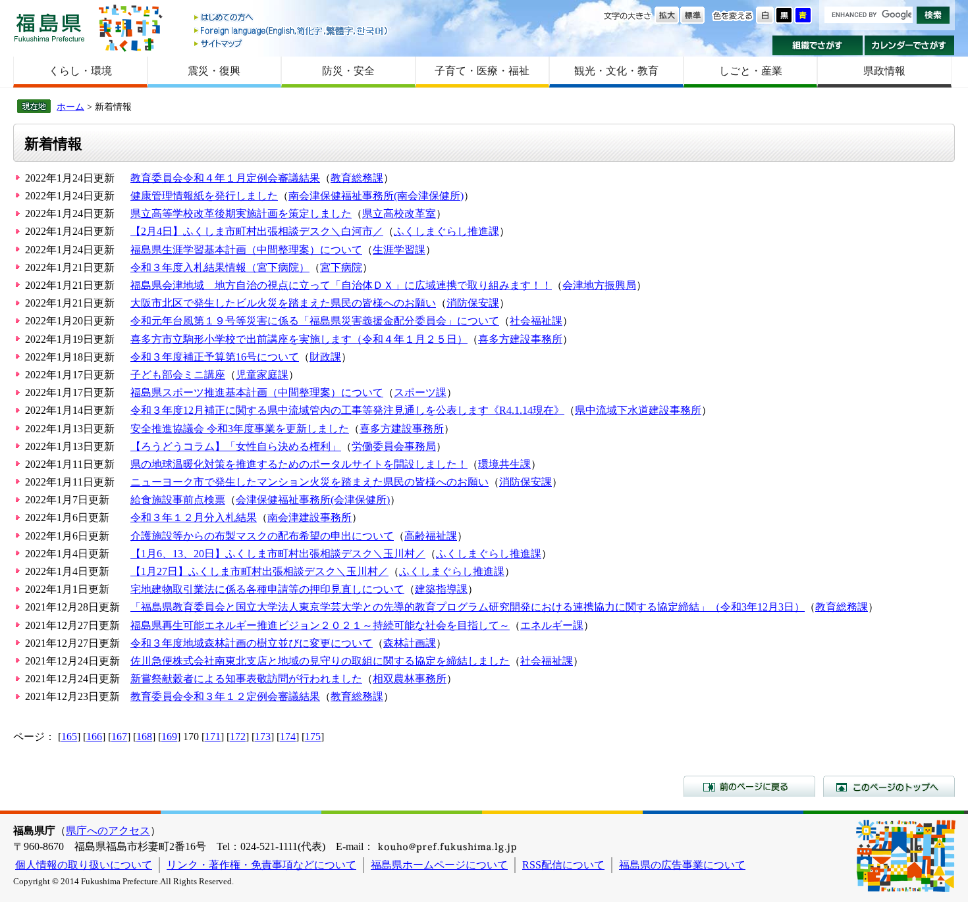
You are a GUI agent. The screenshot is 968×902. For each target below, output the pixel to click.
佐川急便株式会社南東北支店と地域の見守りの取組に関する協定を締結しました (320, 660)
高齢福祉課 (430, 535)
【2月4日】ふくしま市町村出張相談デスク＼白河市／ (256, 231)
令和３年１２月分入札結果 (193, 517)
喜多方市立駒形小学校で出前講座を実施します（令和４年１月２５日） (299, 339)
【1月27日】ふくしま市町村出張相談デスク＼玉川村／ (259, 571)
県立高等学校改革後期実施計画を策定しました (241, 213)
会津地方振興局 (599, 285)
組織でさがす (817, 45)
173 (263, 736)
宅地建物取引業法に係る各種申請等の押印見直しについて (267, 589)
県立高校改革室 (399, 213)
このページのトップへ (889, 786)
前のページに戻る (749, 786)
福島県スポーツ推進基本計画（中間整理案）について (256, 392)
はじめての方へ (291, 18)
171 (213, 736)
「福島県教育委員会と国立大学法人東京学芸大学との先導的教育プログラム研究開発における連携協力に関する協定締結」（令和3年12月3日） (467, 607)
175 (313, 736)
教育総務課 (357, 178)
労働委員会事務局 (394, 446)
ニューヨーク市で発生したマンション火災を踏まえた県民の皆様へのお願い (309, 482)
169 (169, 736)
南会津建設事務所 (309, 517)
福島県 (49, 27)
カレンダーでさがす (910, 45)
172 (238, 736)
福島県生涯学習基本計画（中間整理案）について (246, 249)
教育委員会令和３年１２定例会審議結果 (225, 696)
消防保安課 (472, 303)
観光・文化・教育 (616, 70)
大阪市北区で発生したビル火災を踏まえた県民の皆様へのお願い (283, 303)
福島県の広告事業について (682, 864)
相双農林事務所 (409, 678)
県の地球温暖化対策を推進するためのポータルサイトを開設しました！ (299, 464)
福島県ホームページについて (439, 864)
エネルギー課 (551, 625)
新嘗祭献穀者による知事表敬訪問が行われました (246, 678)
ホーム (70, 106)
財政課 (325, 357)
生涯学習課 (399, 249)
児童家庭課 (262, 374)
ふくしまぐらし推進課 (446, 231)
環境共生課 (504, 464)
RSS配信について (563, 864)
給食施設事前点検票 (177, 499)
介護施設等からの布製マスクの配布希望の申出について (262, 535)
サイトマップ (291, 43)
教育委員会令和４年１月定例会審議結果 (225, 178)
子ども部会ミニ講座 (177, 374)
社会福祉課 (536, 320)
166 (94, 736)
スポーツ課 (420, 392)
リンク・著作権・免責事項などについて (261, 864)
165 (69, 736)
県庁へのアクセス (108, 830)
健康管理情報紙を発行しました (204, 195)
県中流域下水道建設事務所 (638, 410)
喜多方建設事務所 (520, 339)
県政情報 (884, 70)
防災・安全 (348, 70)
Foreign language (291, 30)
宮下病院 (341, 267)
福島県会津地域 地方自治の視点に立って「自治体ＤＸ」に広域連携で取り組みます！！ (341, 285)
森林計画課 (409, 643)
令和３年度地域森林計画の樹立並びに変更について (251, 643)
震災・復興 (214, 70)
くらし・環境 (80, 70)
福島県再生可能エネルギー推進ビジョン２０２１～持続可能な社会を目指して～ (320, 625)
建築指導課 (441, 589)
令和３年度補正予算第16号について (214, 357)
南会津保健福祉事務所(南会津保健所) (376, 195)
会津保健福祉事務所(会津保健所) (313, 499)
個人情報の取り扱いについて (83, 864)
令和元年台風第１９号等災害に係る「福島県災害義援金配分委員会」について (314, 320)
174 (288, 736)
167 (119, 736)
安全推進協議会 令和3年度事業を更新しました (239, 428)
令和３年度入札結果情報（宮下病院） (219, 267)
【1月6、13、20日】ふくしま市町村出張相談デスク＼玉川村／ (277, 553)
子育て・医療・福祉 (482, 70)
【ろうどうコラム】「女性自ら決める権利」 (235, 446)
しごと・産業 (750, 70)
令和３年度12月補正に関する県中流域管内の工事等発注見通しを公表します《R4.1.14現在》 (347, 410)
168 (144, 736)
